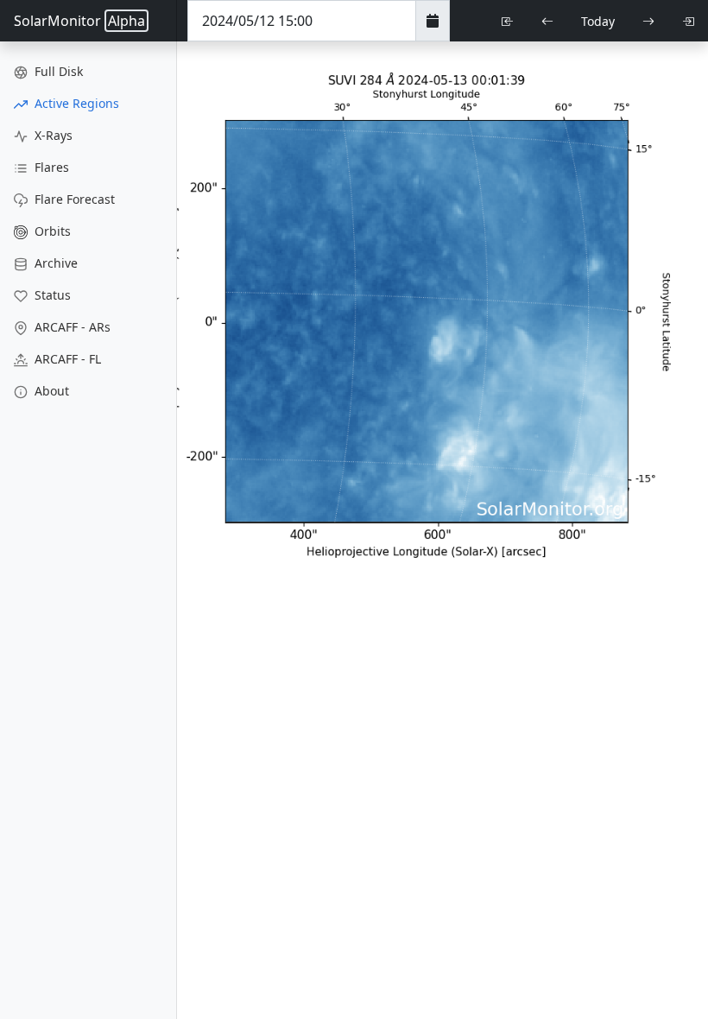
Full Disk (57, 71)
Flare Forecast (73, 199)
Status (51, 295)
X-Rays (52, 135)
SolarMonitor (79, 20)
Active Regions (75, 103)
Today (598, 21)
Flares (50, 167)
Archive (54, 263)
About (50, 391)
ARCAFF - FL (66, 359)
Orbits (51, 231)
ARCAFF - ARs (71, 327)
